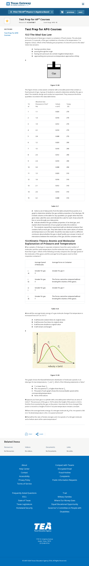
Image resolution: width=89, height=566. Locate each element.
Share (41, 434)
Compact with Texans (64, 465)
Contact (24, 472)
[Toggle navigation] (83, 4)
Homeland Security (24, 508)
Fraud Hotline (65, 472)
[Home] (17, 4)
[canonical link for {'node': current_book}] (62, 12)
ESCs (24, 496)
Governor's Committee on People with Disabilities (64, 510)
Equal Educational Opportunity (64, 504)
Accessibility (24, 476)
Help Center (24, 469)
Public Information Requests (64, 480)
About (24, 465)
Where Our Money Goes (64, 500)
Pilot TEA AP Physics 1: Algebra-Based (31, 11)
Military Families (65, 496)
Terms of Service (24, 483)
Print (30, 434)
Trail (65, 493)
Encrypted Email (65, 469)
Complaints (65, 476)
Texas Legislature (24, 504)
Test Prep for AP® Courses (11, 34)
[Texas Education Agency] (42, 527)
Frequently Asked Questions (24, 493)
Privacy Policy (24, 480)
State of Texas (24, 500)
